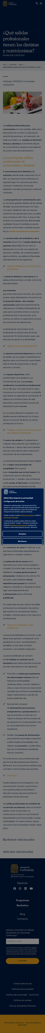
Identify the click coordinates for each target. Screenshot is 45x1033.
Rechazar (22, 541)
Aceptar (22, 534)
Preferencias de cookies (18, 525)
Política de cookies (27, 515)
